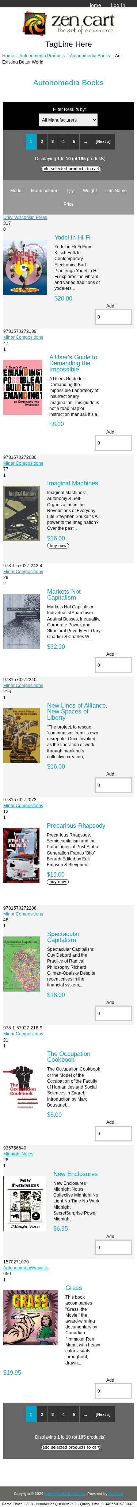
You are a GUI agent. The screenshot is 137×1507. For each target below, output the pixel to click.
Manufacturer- (45, 190)
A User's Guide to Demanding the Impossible (73, 363)
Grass (73, 1287)
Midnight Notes (18, 1153)
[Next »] (103, 141)
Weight (90, 190)
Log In (118, 5)
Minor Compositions (23, 337)
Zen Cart (116, 1494)
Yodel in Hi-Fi (72, 237)
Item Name (116, 190)
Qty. (71, 190)
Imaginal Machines (72, 483)
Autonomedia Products (42, 55)
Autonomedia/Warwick (25, 1267)
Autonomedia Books (90, 55)
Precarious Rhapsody (76, 825)
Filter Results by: (69, 109)
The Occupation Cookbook (68, 1056)
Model (16, 190)
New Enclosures (75, 1173)
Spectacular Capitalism (63, 936)
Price (69, 204)
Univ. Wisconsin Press (25, 217)
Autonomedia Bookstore (64, 1494)
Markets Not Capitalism (64, 594)
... (85, 141)
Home (94, 5)
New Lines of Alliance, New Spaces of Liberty (77, 711)
